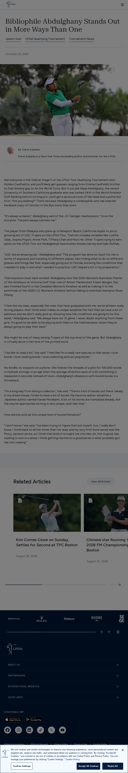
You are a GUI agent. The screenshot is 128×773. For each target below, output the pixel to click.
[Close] (122, 750)
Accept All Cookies (88, 766)
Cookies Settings (22, 766)
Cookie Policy (73, 759)
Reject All (113, 766)
